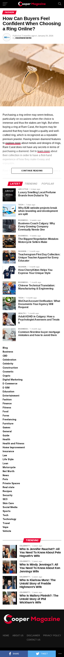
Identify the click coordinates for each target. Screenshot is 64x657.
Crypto (6, 375)
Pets (5, 479)
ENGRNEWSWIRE (23, 38)
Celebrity (8, 363)
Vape (5, 527)
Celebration (9, 359)
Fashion (7, 399)
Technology (9, 519)
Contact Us (33, 640)
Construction (10, 367)
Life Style (8, 459)
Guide (6, 435)
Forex (6, 415)
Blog (5, 347)
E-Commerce (10, 383)
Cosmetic (8, 371)
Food (5, 411)
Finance (7, 403)
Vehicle (7, 531)
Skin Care (8, 503)
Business (8, 351)
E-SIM (6, 387)
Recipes (7, 491)
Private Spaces (11, 483)
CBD (5, 355)
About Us (17, 635)
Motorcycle (9, 467)
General (7, 431)
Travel (6, 523)
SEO (5, 499)
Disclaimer (33, 635)
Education (8, 391)
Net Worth (8, 471)
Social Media (10, 507)
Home (6, 635)
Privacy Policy (52, 635)
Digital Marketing (12, 379)
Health (6, 439)
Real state (8, 487)
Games (6, 427)
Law (5, 455)
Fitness (7, 407)
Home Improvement (14, 447)
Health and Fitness (13, 443)
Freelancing (9, 419)
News (6, 475)
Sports (7, 511)
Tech (5, 515)
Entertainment (11, 395)
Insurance (8, 451)
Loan (5, 463)
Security (7, 495)
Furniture (8, 423)
